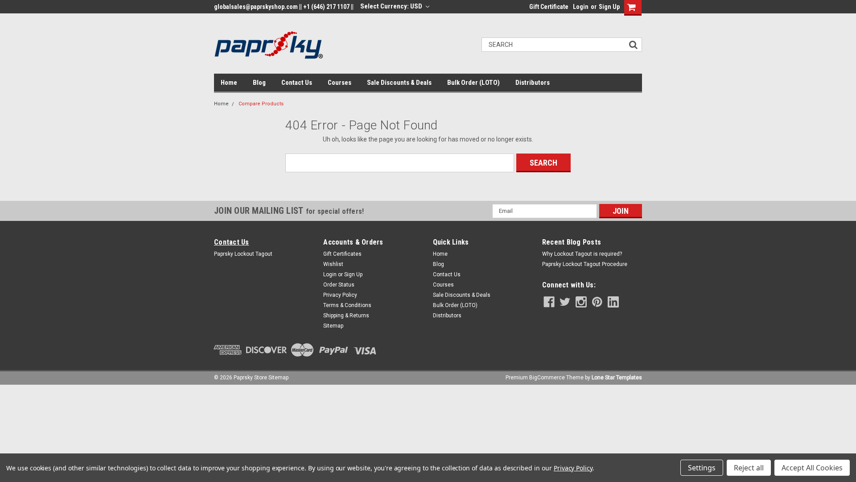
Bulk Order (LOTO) (473, 83)
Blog (259, 83)
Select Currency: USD (392, 6)
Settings (702, 468)
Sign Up (609, 6)
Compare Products (261, 104)
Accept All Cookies (812, 468)
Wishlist (333, 264)
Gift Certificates (342, 254)
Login (580, 6)
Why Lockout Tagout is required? (582, 254)
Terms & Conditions (347, 305)
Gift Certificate (548, 6)
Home (229, 83)
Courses (339, 83)
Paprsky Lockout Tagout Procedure (584, 264)
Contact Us (296, 83)
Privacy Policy (340, 295)
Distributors (532, 83)
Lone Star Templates (617, 377)
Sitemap (333, 326)
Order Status (338, 285)
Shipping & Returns (346, 315)
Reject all (749, 468)
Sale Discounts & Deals (399, 83)
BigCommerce (547, 377)
